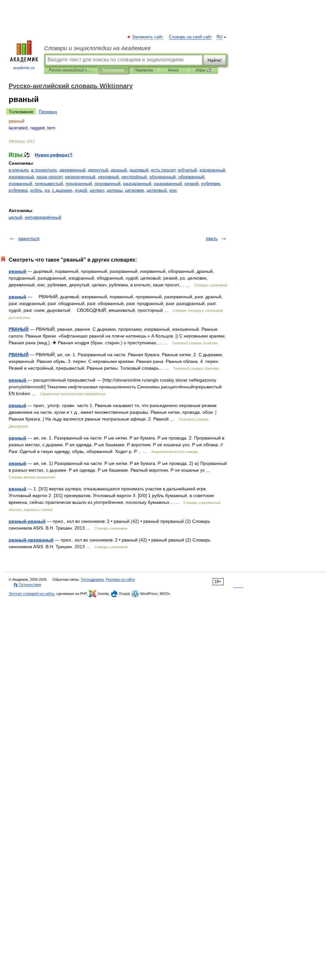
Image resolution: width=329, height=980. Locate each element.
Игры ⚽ (203, 70)
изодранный (212, 169)
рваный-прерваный (31, 539)
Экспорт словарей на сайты (31, 594)
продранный (79, 183)
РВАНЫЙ (19, 329)
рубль (36, 190)
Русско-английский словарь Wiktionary (70, 70)
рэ (47, 190)
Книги (173, 70)
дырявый (138, 169)
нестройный (134, 176)
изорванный (21, 176)
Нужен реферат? (54, 154)
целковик (134, 190)
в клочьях (19, 169)
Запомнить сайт (148, 37)
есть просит (163, 169)
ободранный (162, 176)
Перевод (48, 111)
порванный (20, 183)
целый (15, 217)
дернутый (98, 169)
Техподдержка (92, 579)
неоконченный (80, 176)
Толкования (113, 70)
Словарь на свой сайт (190, 37)
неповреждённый (43, 217)
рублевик (210, 183)
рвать (212, 238)
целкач (97, 190)
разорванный (168, 183)
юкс (173, 190)
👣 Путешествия (27, 585)
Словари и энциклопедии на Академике (97, 48)
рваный (17, 271)
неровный (108, 176)
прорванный (107, 183)
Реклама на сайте (120, 579)
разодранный (137, 183)
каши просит (49, 176)
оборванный (191, 176)
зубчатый (187, 169)
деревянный (72, 169)
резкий (191, 183)
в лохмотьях (44, 169)
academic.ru (24, 68)
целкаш (114, 190)
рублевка (18, 190)
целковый (157, 190)
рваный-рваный (27, 521)
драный (119, 169)
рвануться (29, 238)
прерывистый (49, 183)
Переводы (143, 70)
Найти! (215, 60)
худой (81, 190)
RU (219, 37)
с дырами (62, 190)
